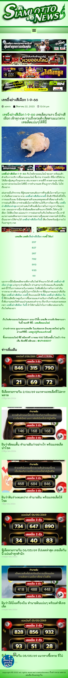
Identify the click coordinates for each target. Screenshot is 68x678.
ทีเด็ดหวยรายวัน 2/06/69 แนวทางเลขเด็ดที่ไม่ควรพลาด (33, 393)
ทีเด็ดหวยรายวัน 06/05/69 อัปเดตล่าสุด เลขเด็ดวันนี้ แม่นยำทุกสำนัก (34, 552)
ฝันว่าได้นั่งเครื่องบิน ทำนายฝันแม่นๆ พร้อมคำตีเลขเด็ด (33, 604)
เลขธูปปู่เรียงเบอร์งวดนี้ (40, 331)
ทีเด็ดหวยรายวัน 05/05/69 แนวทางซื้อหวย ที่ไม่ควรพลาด (32, 657)
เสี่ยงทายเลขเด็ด (8, 661)
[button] (34, 30)
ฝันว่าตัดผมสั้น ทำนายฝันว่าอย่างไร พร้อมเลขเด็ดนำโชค (32, 446)
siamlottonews (42, 672)
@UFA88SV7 (44, 340)
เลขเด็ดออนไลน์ (42, 322)
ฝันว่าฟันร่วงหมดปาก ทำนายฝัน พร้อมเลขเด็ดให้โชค (32, 499)
